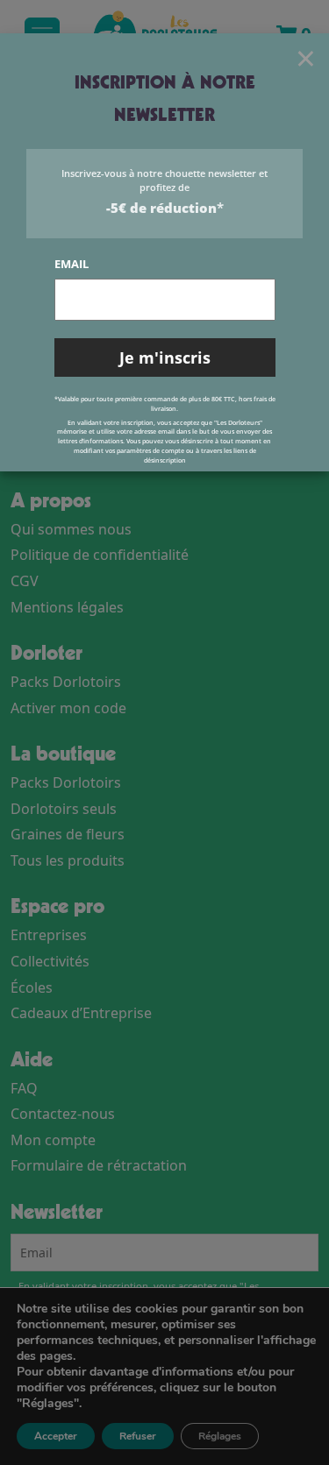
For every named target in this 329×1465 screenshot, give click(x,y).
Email (71, 264)
